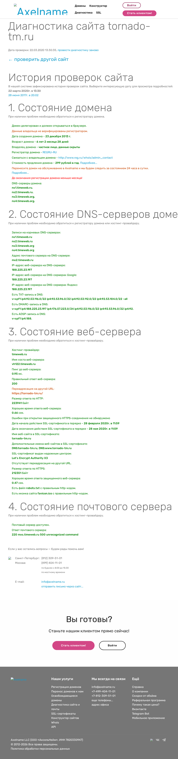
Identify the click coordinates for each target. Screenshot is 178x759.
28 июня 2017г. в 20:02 (23, 95)
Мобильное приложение (148, 718)
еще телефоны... (102, 700)
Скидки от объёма (144, 695)
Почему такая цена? (145, 704)
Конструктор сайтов (65, 718)
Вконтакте (139, 709)
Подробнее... (88, 163)
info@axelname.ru (53, 581)
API (53, 726)
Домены (80, 5)
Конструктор (98, 5)
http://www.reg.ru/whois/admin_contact (85, 157)
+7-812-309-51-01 (103, 695)
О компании (140, 691)
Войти (131, 5)
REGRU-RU (50, 152)
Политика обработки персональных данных (40, 748)
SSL (98, 12)
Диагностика (83, 12)
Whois (55, 722)
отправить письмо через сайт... (62, 586)
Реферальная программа (148, 700)
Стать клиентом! (139, 13)
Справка (138, 687)
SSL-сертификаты (63, 713)
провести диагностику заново (78, 50)
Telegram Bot (140, 713)
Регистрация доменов (66, 687)
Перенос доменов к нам (67, 691)
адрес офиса (100, 704)
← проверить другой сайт (38, 59)
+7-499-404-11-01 (103, 691)
